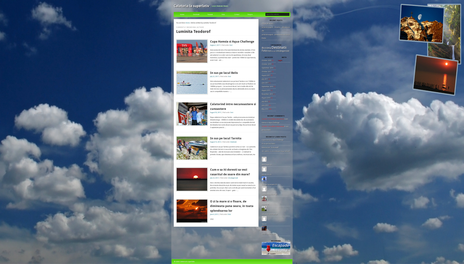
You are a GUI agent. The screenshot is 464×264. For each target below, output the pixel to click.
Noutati (210, 14)
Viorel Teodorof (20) (269, 234)
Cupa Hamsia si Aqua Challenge (232, 41)
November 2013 (267, 94)
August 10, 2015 (215, 142)
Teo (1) (264, 224)
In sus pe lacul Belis (224, 73)
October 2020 (266, 60)
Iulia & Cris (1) (266, 174)
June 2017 (265, 83)
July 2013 (265, 101)
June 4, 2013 (214, 214)
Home (182, 14)
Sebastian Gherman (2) (269, 214)
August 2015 (266, 90)
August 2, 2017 (215, 45)
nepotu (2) (265, 204)
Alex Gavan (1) (267, 165)
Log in (280, 60)
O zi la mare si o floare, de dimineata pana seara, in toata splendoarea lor (231, 206)
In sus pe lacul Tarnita (225, 138)
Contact (236, 14)
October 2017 (266, 71)
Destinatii (196, 14)
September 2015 (267, 86)
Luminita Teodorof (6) (269, 194)
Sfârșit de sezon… (268, 23)
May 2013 (265, 109)
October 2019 (266, 64)
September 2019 (267, 68)
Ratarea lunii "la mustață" (270, 147)
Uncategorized (233, 178)
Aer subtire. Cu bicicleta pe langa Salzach (276, 151)
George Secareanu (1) (269, 184)
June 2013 (265, 105)
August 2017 (266, 75)
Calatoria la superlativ (191, 6)
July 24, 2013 (214, 178)
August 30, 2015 (215, 112)
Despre (250, 14)
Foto (223, 14)
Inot (231, 45)
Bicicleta (266, 48)
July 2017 (265, 79)
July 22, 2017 (214, 76)
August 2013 (266, 98)
